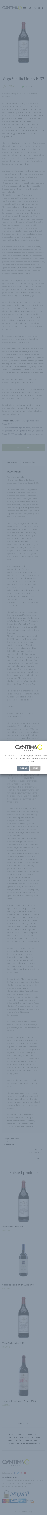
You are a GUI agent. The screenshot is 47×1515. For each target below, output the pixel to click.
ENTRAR (23, 768)
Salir (35, 768)
